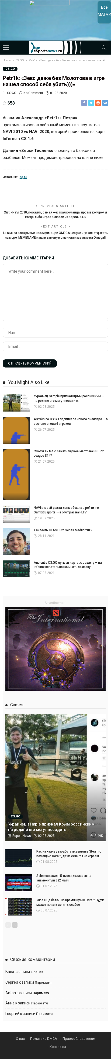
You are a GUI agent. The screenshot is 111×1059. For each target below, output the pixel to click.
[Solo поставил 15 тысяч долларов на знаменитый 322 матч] (18, 882)
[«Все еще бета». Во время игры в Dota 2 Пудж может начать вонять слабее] (18, 907)
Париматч (43, 982)
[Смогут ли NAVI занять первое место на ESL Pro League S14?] (16, 474)
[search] (104, 48)
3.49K (99, 836)
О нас (20, 1039)
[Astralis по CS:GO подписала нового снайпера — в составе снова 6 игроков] (16, 430)
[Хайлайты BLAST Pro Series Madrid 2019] (16, 541)
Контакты (58, 1047)
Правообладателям (79, 1039)
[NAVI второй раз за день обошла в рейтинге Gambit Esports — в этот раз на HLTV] (16, 514)
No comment (33, 93)
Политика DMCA (43, 1039)
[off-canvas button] (6, 47)
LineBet (37, 972)
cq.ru (23, 177)
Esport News (21, 836)
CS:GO (10, 69)
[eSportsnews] (55, 47)
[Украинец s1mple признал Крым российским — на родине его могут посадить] (16, 403)
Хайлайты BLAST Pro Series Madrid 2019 (63, 530)
